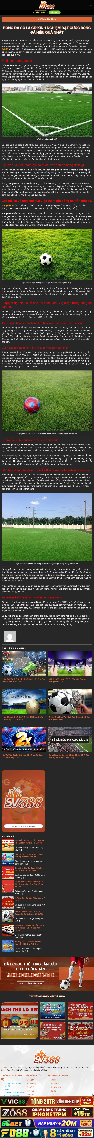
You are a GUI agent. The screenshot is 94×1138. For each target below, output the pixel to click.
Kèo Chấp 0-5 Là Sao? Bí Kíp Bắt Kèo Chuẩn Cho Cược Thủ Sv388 (23, 718)
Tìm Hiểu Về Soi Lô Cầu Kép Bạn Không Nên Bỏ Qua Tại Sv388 (29, 841)
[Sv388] (47, 5)
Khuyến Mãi (56, 1087)
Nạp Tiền (31, 1087)
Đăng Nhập (32, 1083)
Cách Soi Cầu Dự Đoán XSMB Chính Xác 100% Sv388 (28, 869)
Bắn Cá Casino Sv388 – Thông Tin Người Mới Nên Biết (29, 855)
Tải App (30, 1094)
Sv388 (5, 49)
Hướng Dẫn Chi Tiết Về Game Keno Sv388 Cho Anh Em (28, 942)
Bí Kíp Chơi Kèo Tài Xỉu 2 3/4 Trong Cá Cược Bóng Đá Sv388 (69, 718)
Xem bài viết (29, 1035)
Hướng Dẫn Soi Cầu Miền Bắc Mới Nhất (30, 899)
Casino (53, 1080)
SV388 (41, 19)
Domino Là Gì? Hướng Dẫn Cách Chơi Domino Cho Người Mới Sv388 (29, 927)
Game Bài (55, 1083)
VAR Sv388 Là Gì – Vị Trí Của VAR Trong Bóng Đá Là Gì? (67, 680)
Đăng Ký (30, 1080)
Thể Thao (51, 19)
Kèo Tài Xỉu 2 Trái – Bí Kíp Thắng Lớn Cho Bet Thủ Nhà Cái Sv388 (24, 680)
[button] (90, 5)
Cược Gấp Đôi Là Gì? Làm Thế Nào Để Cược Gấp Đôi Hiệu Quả (23, 756)
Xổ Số (53, 1091)
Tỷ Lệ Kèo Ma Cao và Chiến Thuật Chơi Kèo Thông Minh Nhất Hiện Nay (69, 756)
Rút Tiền (30, 1091)
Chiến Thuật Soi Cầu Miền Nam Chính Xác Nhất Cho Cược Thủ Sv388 (29, 884)
